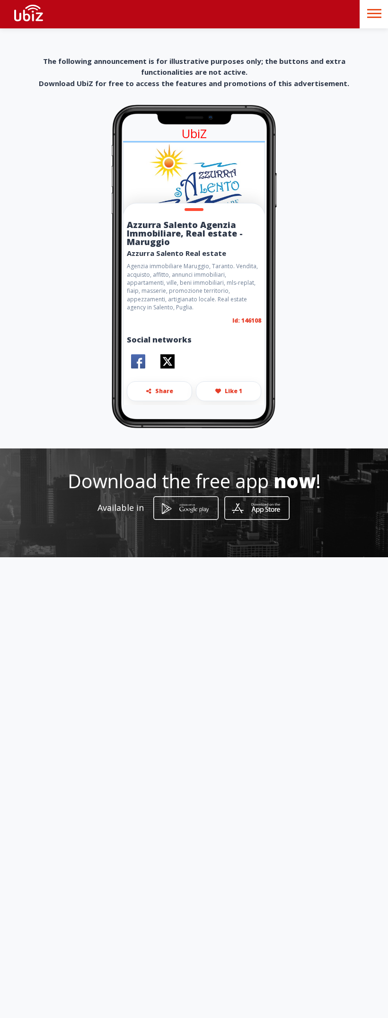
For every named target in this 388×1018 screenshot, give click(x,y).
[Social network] (138, 361)
